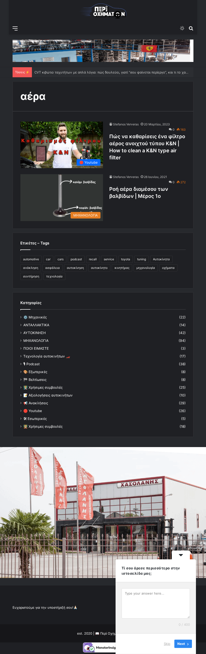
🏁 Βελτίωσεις (34, 380)
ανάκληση (30, 268)
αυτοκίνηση (75, 268)
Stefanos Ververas (126, 124)
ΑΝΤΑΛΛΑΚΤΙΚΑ (36, 325)
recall (93, 259)
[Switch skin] (182, 28)
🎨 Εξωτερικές (35, 372)
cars (61, 259)
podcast (76, 259)
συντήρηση (31, 276)
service (109, 259)
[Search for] (190, 28)
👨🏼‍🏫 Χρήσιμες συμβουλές (43, 387)
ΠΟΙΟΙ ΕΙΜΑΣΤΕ (36, 348)
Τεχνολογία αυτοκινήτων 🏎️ (46, 356)
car (48, 259)
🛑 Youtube (32, 411)
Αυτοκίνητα (161, 259)
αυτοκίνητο (99, 268)
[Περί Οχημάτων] (103, 12)
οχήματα (168, 268)
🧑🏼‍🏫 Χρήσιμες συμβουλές (43, 426)
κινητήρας (122, 268)
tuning (141, 259)
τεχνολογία (54, 276)
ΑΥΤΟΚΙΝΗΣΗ (34, 333)
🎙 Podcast (31, 364)
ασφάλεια (52, 268)
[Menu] (15, 28)
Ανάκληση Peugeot (49, 72)
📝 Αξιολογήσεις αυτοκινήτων (48, 395)
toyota (125, 259)
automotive (31, 259)
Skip (167, 644)
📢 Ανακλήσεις (35, 403)
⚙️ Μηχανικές (35, 317)
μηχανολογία (145, 268)
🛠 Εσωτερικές (35, 419)
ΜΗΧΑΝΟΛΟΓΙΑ (35, 341)
